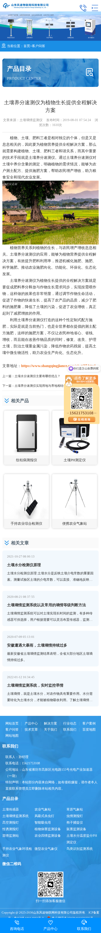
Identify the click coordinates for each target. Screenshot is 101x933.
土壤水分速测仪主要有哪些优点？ (37, 376)
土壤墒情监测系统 (15, 816)
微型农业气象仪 (46, 849)
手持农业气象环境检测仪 (17, 852)
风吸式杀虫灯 (44, 816)
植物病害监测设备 (48, 829)
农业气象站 (43, 809)
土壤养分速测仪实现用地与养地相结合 (40, 385)
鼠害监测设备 (76, 829)
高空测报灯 (10, 822)
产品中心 (31, 723)
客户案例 (89, 723)
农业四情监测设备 (48, 835)
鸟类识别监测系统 (79, 849)
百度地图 (89, 729)
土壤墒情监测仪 (31, 120)
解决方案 (50, 723)
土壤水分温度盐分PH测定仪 (81, 839)
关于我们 (50, 729)
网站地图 (12, 735)
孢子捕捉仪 (74, 822)
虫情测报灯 (74, 816)
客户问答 (38, 46)
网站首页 (12, 723)
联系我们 (69, 729)
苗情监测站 (10, 835)
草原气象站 (74, 809)
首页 (26, 46)
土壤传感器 (10, 809)
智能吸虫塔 (43, 822)
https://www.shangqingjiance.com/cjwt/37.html (58, 366)
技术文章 (31, 729)
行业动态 (69, 723)
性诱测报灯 (10, 829)
